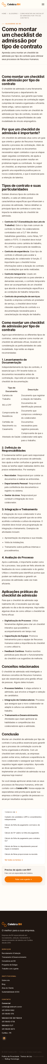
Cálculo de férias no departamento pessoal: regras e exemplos (21, 847)
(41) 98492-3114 (8, 1014)
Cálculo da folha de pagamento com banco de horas (22, 826)
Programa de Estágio (10, 965)
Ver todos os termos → (14, 860)
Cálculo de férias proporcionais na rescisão (21, 854)
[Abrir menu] (43, 4)
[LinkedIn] (4, 1038)
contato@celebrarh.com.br (12, 1007)
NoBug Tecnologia (12, 1059)
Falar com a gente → (23, 879)
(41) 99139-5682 (8, 1010)
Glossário (13, 13)
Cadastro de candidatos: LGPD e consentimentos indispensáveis (23, 818)
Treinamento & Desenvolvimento (14, 957)
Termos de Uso (26, 1056)
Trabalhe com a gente (10, 969)
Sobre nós (6, 980)
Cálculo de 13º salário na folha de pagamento (22, 833)
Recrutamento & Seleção (11, 953)
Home (4, 13)
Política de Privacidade (10, 1056)
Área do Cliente (8, 988)
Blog (3, 984)
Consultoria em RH (9, 961)
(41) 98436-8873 (8, 1029)
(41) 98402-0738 (8, 1022)
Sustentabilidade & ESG (10, 992)
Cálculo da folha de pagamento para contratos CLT (22, 839)
